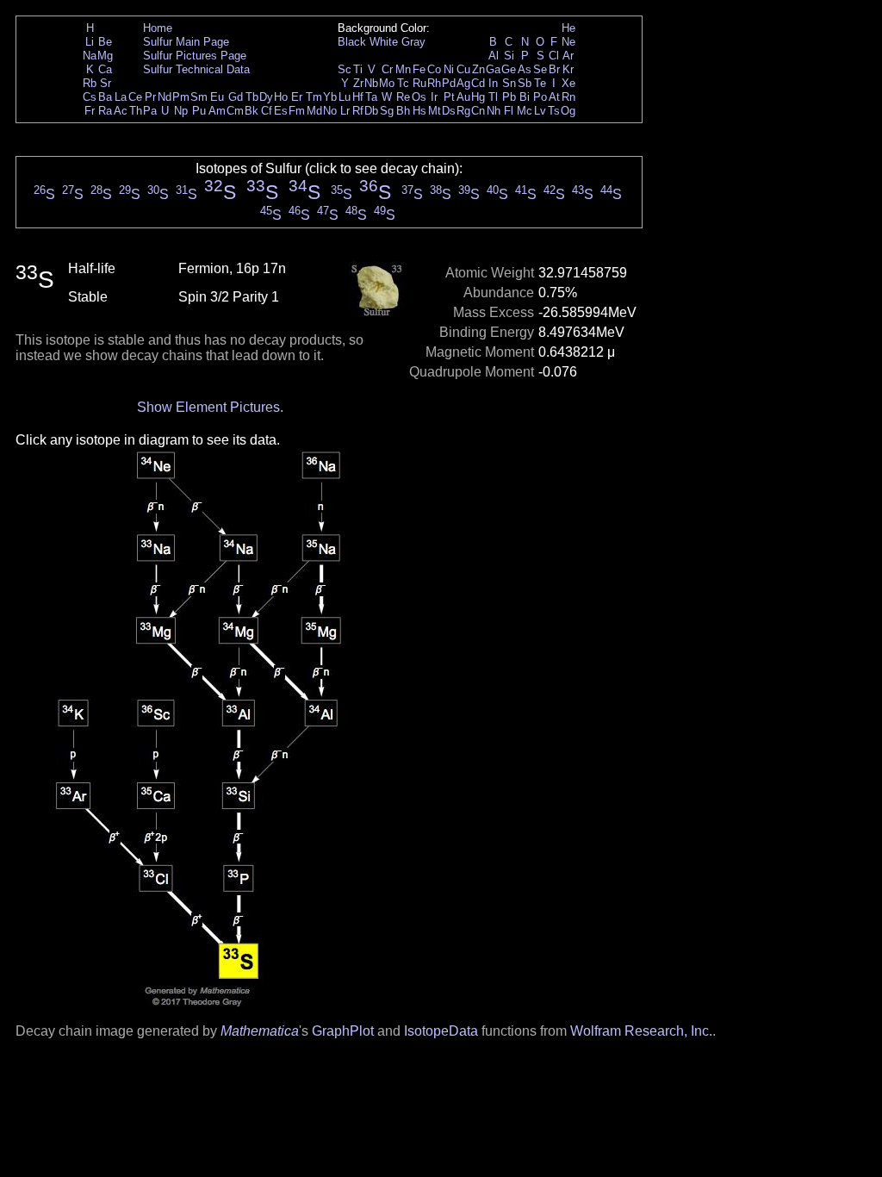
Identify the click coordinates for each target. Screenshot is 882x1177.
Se (540, 69)
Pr (150, 96)
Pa (150, 110)
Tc (403, 83)
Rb (89, 83)
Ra (105, 110)
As (524, 69)
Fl (508, 110)
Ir (434, 96)
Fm (297, 110)
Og (568, 110)
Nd (164, 96)
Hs (419, 110)
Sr (105, 83)
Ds (449, 110)
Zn (478, 69)
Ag (463, 83)
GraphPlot (343, 1031)
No (330, 110)
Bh (403, 110)
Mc (524, 110)
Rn (568, 96)
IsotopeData (441, 1031)
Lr (345, 110)
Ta (371, 96)
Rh (434, 83)
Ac (120, 110)
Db (371, 110)
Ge (508, 69)
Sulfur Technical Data (196, 69)
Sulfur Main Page (186, 41)
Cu (463, 69)
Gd (235, 96)
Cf (266, 110)
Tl (493, 96)
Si (509, 55)
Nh (493, 110)
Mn (403, 69)
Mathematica (259, 1031)
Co (434, 69)
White (384, 41)
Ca (105, 69)
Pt (449, 96)
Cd (478, 83)
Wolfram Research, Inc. (641, 1031)
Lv (540, 110)
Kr (568, 69)
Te (540, 83)
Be (105, 41)
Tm (314, 96)
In (493, 83)
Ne (568, 41)
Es (281, 110)
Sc (344, 69)
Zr (358, 83)
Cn (478, 110)
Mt (434, 110)
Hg (478, 96)
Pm (180, 96)
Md (314, 110)
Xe (568, 83)
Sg (387, 110)
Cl (554, 55)
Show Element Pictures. (210, 407)
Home (157, 28)
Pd (449, 83)
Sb (524, 83)
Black (352, 41)
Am (217, 110)
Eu (217, 96)
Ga (493, 69)
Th (135, 110)
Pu (199, 110)
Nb (371, 83)
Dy (266, 96)
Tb (251, 96)
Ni (449, 69)
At (554, 96)
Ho (281, 96)
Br (554, 69)
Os (419, 96)
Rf (357, 110)
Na (89, 55)
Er (296, 96)
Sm (199, 96)
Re (403, 96)
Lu (345, 96)
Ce (135, 96)
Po (540, 96)
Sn (509, 83)
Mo (386, 83)
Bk (251, 110)
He (568, 28)
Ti (358, 69)
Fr (89, 110)
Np (181, 110)
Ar (568, 55)
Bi (524, 96)
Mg (105, 55)
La (121, 96)
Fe (419, 69)
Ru (419, 83)
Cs (89, 96)
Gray (413, 41)
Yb (330, 96)
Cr (387, 69)
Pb (509, 96)
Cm (235, 110)
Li (89, 41)
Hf (357, 96)
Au (463, 96)
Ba (105, 96)
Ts (554, 110)
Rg (463, 110)
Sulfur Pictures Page (194, 55)
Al (493, 55)
